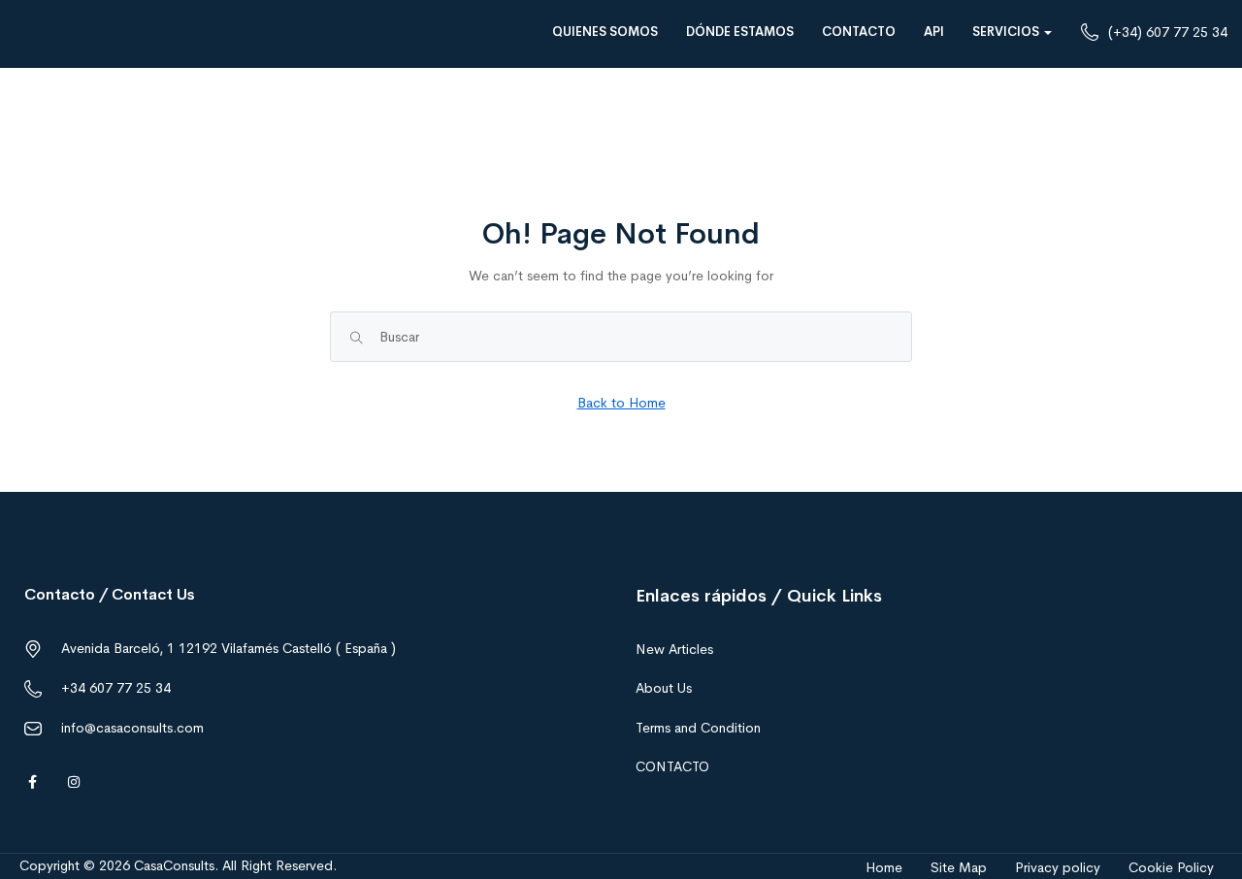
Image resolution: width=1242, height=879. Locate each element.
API (934, 31)
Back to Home (621, 402)
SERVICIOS (1007, 31)
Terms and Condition (698, 727)
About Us (664, 688)
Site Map (959, 867)
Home (884, 867)
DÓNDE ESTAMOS (740, 31)
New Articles (674, 649)
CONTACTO (859, 31)
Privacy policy (1057, 867)
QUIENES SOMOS (605, 31)
